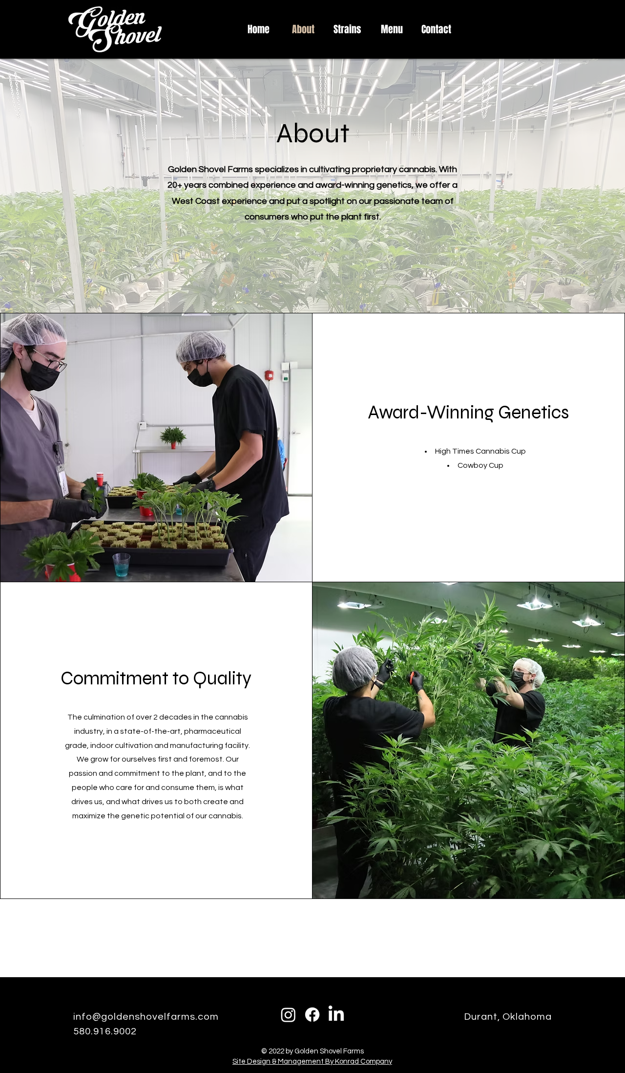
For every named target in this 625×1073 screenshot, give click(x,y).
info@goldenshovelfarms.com (146, 1017)
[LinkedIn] (336, 1014)
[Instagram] (288, 1014)
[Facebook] (312, 1014)
